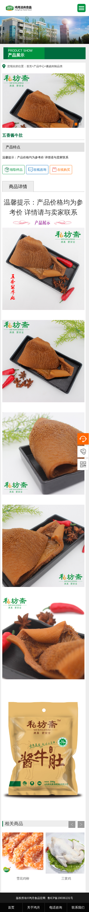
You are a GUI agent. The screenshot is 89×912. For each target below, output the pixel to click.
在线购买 (63, 169)
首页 (29, 66)
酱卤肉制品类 (54, 66)
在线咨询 (40, 169)
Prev (71, 824)
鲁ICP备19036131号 (60, 898)
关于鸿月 (33, 907)
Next (81, 824)
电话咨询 (55, 907)
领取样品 (16, 169)
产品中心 (39, 66)
